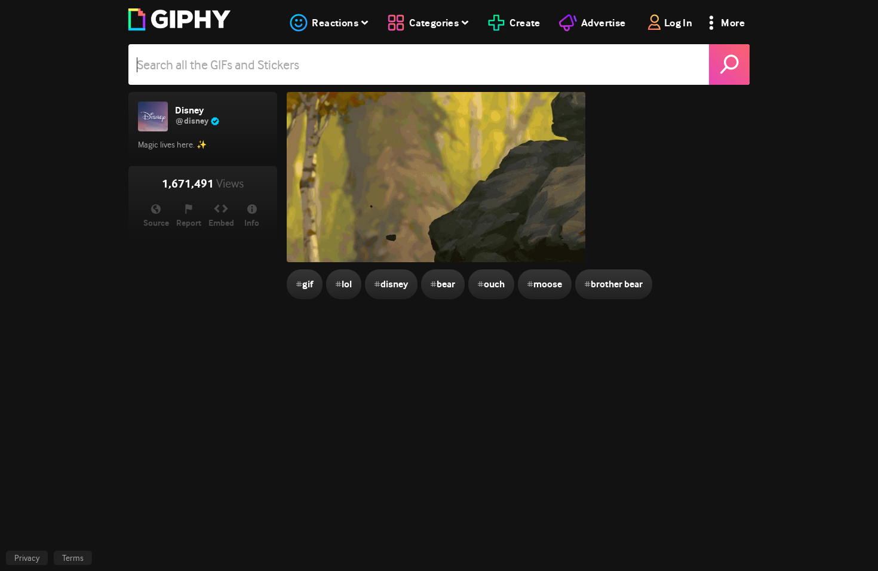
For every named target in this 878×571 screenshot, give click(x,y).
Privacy (26, 558)
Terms (73, 558)
